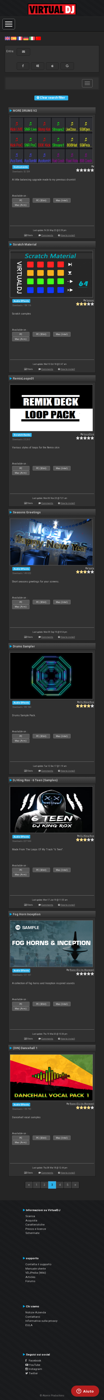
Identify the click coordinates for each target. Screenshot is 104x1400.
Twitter (33, 1373)
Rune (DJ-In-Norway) (82, 969)
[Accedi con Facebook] (23, 66)
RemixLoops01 (23, 378)
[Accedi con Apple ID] (52, 66)
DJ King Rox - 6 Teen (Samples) (35, 780)
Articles (30, 1277)
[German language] (26, 38)
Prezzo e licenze (35, 1229)
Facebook (34, 1360)
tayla (91, 568)
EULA (29, 1325)
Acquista (31, 1220)
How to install (67, 235)
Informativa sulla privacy (41, 1321)
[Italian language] (32, 38)
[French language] (19, 38)
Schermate (32, 1233)
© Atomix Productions (52, 1395)
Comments (47, 235)
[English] (7, 38)
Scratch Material (25, 244)
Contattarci (32, 1316)
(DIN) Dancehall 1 (25, 1048)
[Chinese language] (38, 38)
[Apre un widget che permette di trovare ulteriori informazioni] (85, 1392)
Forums (30, 1281)
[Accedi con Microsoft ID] (37, 66)
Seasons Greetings (27, 512)
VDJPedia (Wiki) (35, 1272)
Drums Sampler (24, 646)
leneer (90, 300)
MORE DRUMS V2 (25, 110)
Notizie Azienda (35, 1312)
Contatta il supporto (38, 1264)
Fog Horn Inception (26, 914)
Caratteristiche (35, 1224)
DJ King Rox (87, 702)
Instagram (35, 1369)
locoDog (89, 434)
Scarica (30, 1216)
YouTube (34, 1365)
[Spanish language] (13, 38)
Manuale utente (35, 1268)
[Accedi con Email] (23, 51)
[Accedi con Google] (67, 66)
